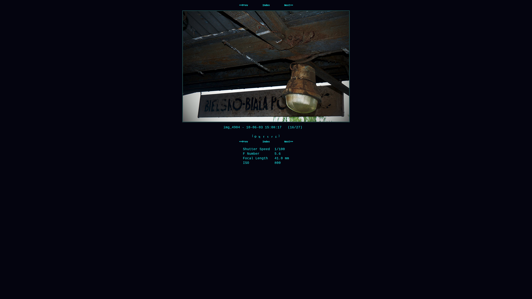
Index (266, 5)
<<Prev (243, 5)
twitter (259, 137)
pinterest (255, 137)
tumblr (268, 137)
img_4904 (231, 127)
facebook (264, 137)
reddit (272, 137)
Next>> (288, 5)
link (276, 137)
